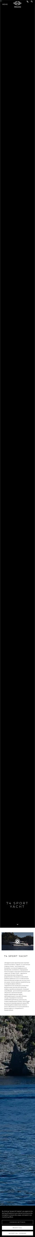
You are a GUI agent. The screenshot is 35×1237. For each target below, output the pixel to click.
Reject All (17, 1228)
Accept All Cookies (17, 1233)
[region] (17, 1221)
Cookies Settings (17, 1222)
